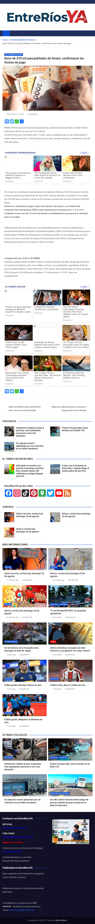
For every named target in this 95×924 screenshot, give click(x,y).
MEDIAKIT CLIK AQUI (12, 842)
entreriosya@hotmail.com (22, 910)
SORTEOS (8, 567)
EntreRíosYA (32, 114)
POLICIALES (8, 757)
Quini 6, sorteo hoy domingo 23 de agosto (27, 530)
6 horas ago (57, 617)
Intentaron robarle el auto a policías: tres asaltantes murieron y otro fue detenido (30, 431)
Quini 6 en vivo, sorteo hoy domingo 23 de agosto (29, 515)
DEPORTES (54, 604)
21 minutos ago (58, 580)
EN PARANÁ (63, 604)
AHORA (53, 641)
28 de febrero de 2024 (15, 114)
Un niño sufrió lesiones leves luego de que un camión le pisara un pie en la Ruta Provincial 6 (69, 802)
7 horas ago (11, 689)
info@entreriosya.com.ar (14, 828)
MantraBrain (61, 920)
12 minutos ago (13, 580)
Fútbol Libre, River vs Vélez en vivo (67, 685)
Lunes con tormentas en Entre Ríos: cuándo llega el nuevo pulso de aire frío (75, 468)
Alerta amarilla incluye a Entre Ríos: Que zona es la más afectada (25, 409)
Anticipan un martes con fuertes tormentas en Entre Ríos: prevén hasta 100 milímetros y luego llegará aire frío (30, 470)
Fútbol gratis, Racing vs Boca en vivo (23, 685)
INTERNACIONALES (11, 641)
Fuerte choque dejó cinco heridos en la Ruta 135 (75, 429)
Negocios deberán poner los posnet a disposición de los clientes (69, 409)
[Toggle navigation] (13, 33)
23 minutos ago (13, 617)
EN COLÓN (54, 757)
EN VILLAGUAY (55, 793)
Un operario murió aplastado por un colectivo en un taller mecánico (29, 446)
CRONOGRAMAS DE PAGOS (13, 54)
